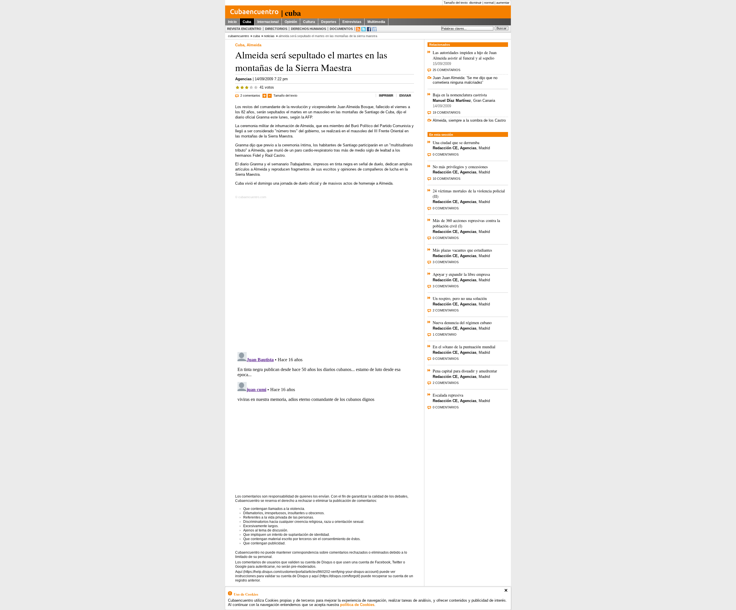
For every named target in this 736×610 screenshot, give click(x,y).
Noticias (269, 36)
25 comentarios (446, 70)
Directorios (276, 28)
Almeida (254, 45)
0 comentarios (446, 154)
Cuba (247, 22)
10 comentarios (446, 178)
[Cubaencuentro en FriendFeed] (374, 29)
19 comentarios (446, 112)
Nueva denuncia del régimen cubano (462, 322)
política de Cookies (357, 605)
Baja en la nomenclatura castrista (460, 94)
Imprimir (386, 95)
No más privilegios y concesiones (460, 166)
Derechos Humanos (308, 28)
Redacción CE (445, 148)
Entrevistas (351, 22)
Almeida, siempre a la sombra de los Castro (469, 120)
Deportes (328, 22)
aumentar (502, 2)
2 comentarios (250, 95)
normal (489, 2)
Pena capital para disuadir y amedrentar (465, 371)
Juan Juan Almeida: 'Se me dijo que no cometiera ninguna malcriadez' (465, 80)
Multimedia (376, 22)
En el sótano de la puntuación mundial (464, 346)
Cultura (309, 22)
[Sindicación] (358, 29)
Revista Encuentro (244, 28)
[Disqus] (324, 274)
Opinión (291, 22)
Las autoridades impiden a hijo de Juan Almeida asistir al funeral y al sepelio (465, 55)
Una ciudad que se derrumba (456, 142)
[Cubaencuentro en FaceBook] (369, 29)
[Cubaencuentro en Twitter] (363, 29)
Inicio (232, 22)
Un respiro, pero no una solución (460, 298)
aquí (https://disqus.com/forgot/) (336, 576)
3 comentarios (446, 262)
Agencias (243, 79)
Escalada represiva (448, 395)
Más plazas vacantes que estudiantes (462, 250)
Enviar (405, 95)
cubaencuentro (238, 36)
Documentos (341, 28)
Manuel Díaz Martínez (452, 100)
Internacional (268, 22)
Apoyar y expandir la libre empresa (461, 274)
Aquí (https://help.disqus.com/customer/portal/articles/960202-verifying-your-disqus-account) (307, 572)
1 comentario (445, 334)
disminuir (475, 2)
